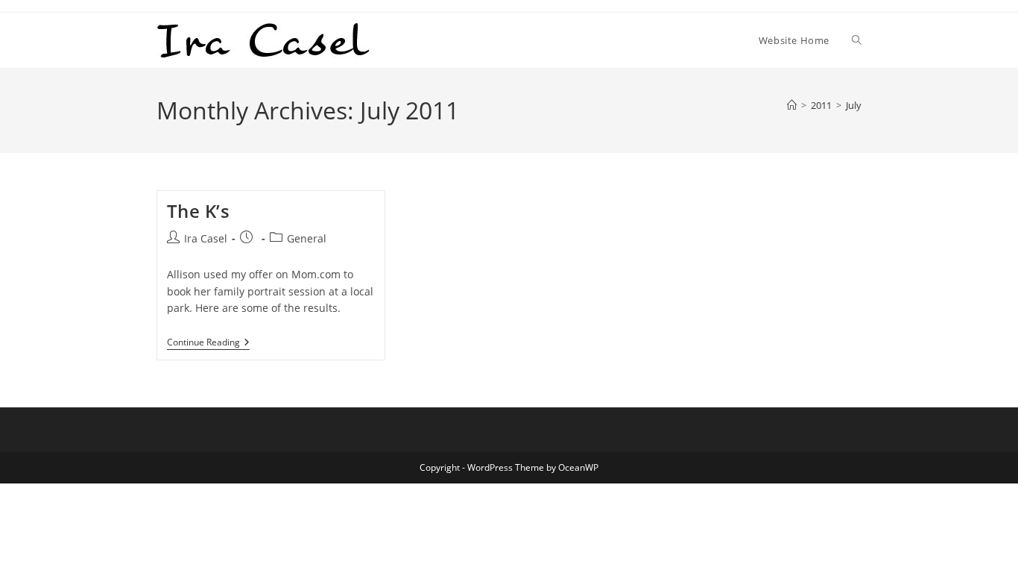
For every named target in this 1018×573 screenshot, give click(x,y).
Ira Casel (205, 238)
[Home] (792, 105)
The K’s (198, 210)
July (853, 105)
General (306, 238)
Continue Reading (208, 343)
